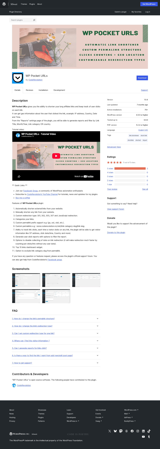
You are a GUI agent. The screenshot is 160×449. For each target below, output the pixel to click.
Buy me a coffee (23, 198)
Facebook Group (30, 191)
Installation (43, 90)
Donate (99, 417)
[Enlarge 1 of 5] (37, 276)
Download (142, 78)
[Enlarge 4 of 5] (37, 292)
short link (144, 135)
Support (144, 90)
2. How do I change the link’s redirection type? (32, 326)
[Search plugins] (34, 20)
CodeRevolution (35, 80)
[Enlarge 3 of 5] (97, 276)
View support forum (115, 209)
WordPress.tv (73, 421)
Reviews (29, 90)
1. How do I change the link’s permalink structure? (33, 319)
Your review (112, 189)
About (11, 410)
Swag (99, 421)
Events (98, 414)
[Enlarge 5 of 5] (67, 292)
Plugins (41, 417)
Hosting (12, 417)
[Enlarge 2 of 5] (67, 276)
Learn (69, 410)
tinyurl (145, 140)
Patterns (41, 421)
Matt (127, 414)
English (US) (143, 130)
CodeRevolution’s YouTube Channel (42, 194)
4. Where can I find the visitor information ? (31, 341)
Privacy (12, 421)
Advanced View (114, 147)
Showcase (42, 410)
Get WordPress (149, 4)
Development (59, 90)
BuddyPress (130, 421)
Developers (71, 417)
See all (145, 189)
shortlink (131, 140)
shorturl (138, 140)
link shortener (134, 135)
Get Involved (101, 410)
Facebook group (55, 259)
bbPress (128, 417)
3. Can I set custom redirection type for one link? (33, 333)
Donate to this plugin (116, 232)
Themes (41, 414)
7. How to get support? (22, 363)
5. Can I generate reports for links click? (29, 348)
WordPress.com (131, 410)
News (11, 414)
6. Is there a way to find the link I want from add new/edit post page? (42, 355)
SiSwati (34, 434)
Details (17, 90)
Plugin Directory (15, 12)
